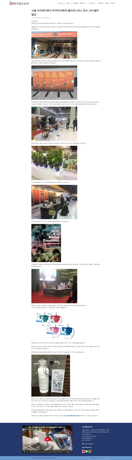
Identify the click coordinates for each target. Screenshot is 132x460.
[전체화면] (70, 452)
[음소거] (68, 452)
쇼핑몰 (107, 3)
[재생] (24, 452)
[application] (47, 439)
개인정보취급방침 (88, 444)
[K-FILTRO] (19, 3)
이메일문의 (100, 3)
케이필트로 (41, 458)
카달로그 (112, 3)
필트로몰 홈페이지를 (73, 415)
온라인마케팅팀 (37, 17)
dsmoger (75, 3)
